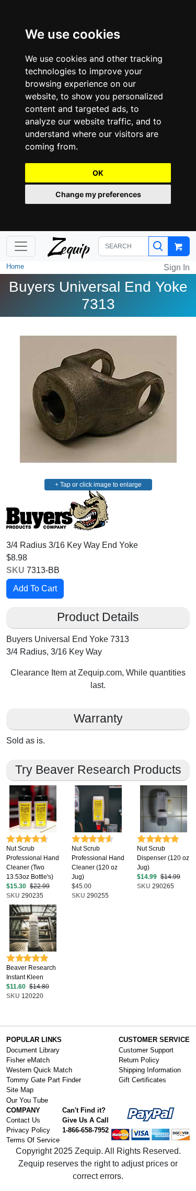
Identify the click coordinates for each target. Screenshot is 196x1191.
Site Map (19, 1090)
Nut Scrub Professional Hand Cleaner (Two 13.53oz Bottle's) (32, 862)
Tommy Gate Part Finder (43, 1080)
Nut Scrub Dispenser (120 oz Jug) (163, 858)
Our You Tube (27, 1100)
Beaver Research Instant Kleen (31, 972)
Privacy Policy (28, 1130)
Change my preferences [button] (98, 194)
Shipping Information (150, 1070)
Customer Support (146, 1050)
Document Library (33, 1050)
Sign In (177, 267)
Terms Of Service (33, 1140)
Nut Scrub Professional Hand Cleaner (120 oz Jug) (98, 862)
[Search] (158, 246)
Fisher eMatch (28, 1060)
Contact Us (23, 1120)
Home (15, 266)
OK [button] (98, 172)
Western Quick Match (39, 1070)
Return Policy (139, 1060)
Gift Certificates (142, 1080)
